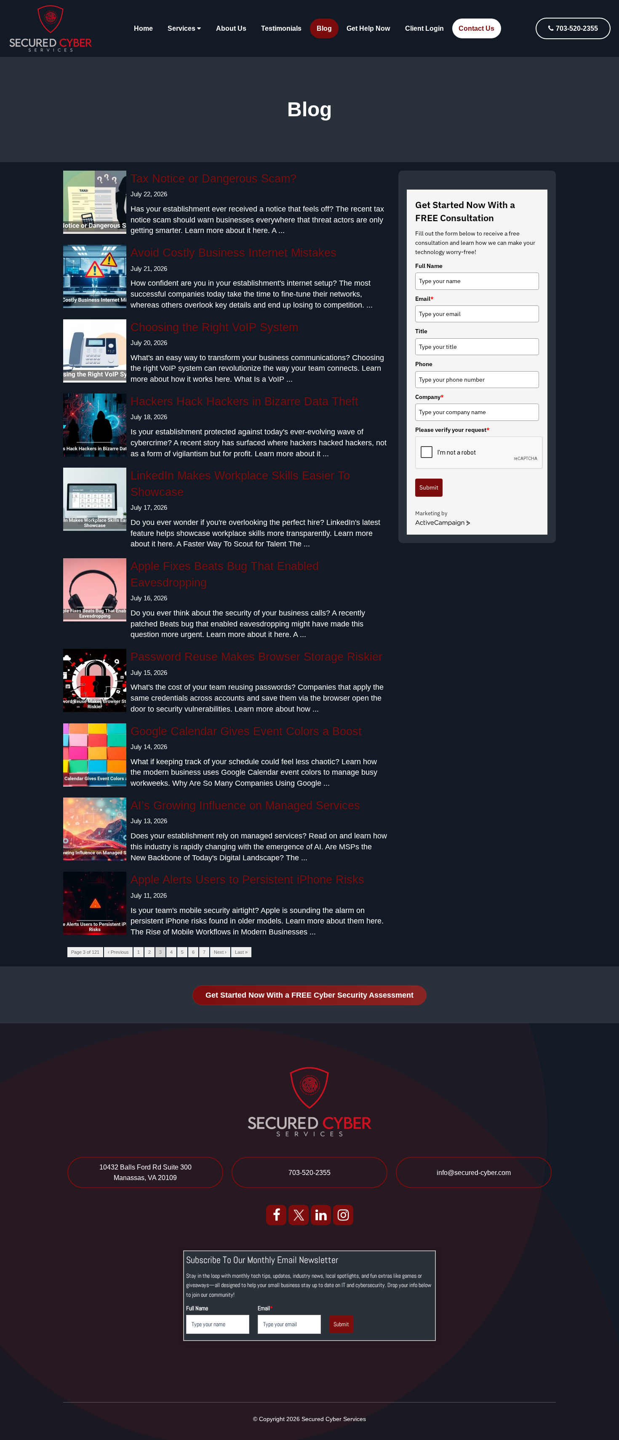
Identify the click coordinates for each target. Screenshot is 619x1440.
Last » (241, 952)
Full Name (429, 266)
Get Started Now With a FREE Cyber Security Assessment (309, 995)
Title (421, 331)
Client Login (424, 28)
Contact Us (476, 28)
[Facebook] (276, 1214)
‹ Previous (118, 952)
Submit (428, 487)
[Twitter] (298, 1214)
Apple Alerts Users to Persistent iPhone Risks (247, 879)
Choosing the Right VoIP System (214, 327)
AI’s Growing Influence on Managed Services (245, 805)
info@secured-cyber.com (474, 1172)
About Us (231, 28)
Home (143, 28)
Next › (220, 952)
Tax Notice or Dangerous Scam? (213, 178)
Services (182, 28)
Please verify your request (452, 430)
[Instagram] (343, 1214)
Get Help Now (368, 28)
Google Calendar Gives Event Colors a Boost (246, 731)
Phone (423, 364)
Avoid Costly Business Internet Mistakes (233, 252)
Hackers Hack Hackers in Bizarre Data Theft (244, 401)
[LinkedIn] (321, 1214)
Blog (324, 28)
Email (424, 298)
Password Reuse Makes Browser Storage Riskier (256, 656)
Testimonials (281, 28)
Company (429, 397)
